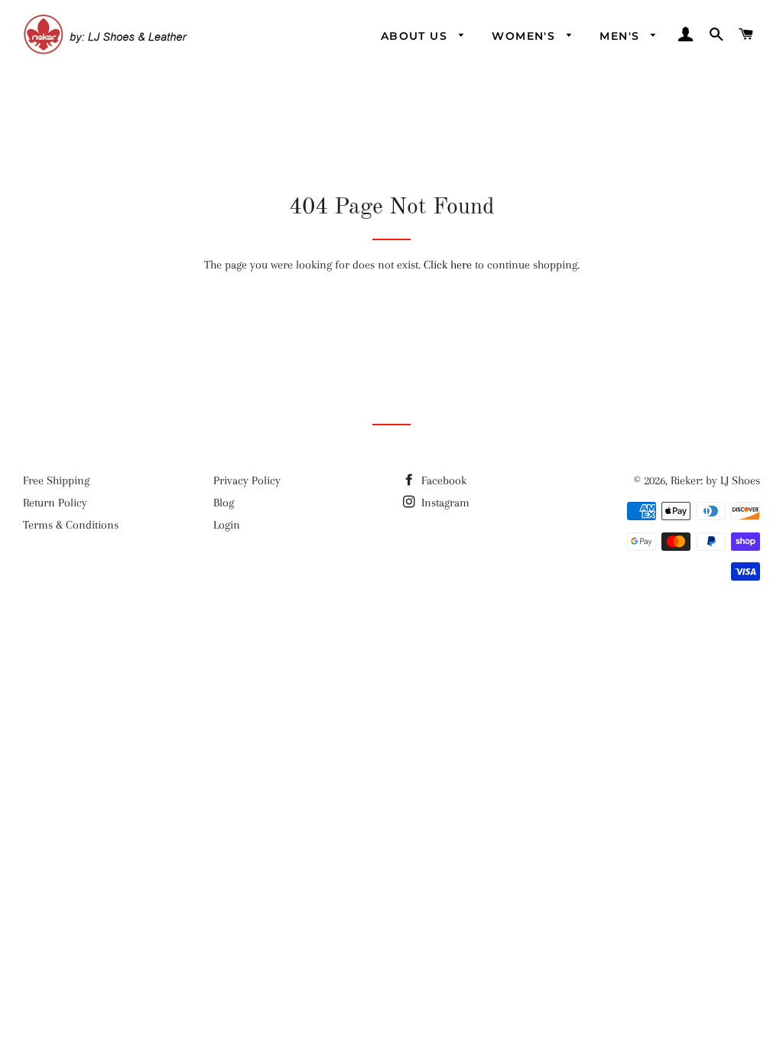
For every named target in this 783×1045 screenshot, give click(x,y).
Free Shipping (56, 480)
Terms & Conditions (71, 525)
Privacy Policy (247, 480)
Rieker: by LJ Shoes (715, 480)
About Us (416, 36)
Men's (621, 36)
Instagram (443, 502)
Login (226, 525)
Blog (223, 502)
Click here (448, 265)
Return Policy (55, 502)
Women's (525, 36)
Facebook (442, 480)
